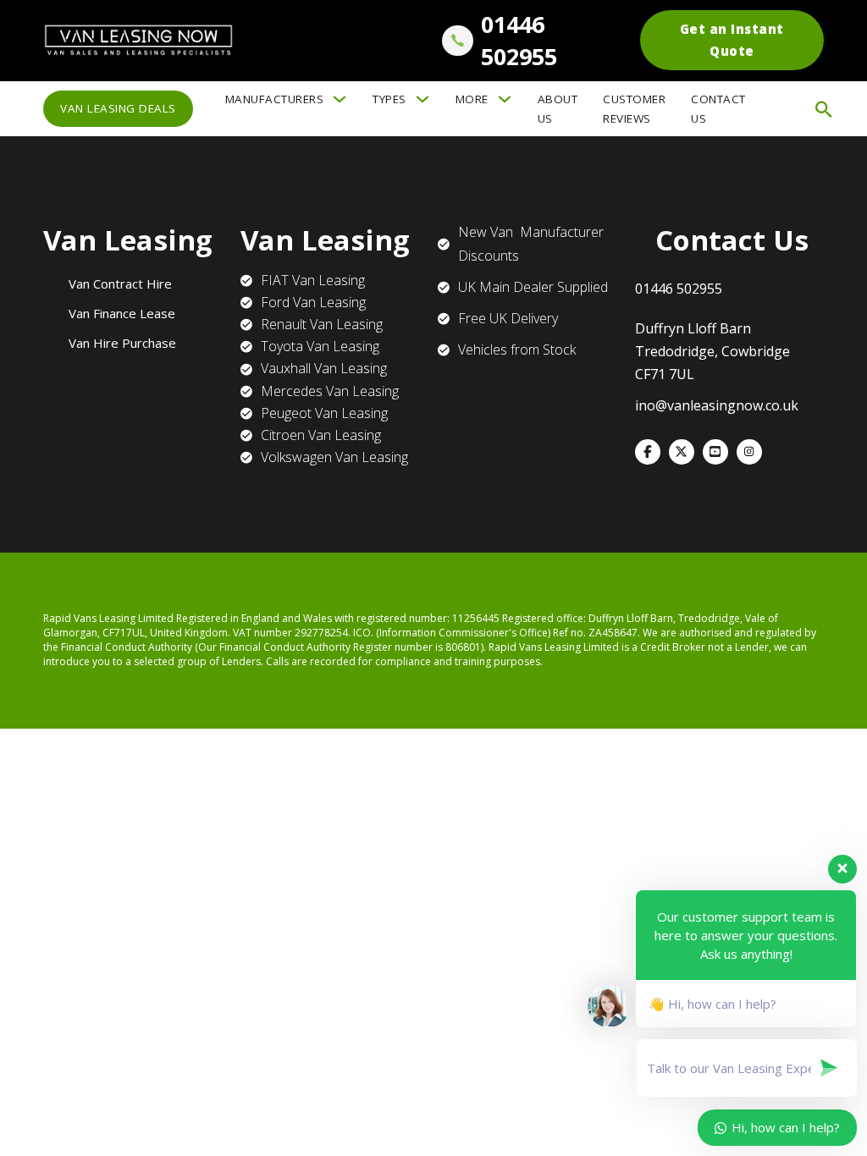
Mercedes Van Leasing (330, 391)
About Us (558, 108)
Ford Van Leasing (313, 302)
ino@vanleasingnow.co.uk (716, 405)
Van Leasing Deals (118, 108)
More (472, 99)
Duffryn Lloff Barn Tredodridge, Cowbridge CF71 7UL (712, 351)
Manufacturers (274, 99)
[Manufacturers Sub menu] (339, 99)
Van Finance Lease (122, 313)
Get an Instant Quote (732, 39)
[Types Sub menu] (422, 99)
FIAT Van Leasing (313, 280)
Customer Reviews (634, 108)
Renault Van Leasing (322, 324)
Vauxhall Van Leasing (324, 368)
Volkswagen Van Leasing (334, 457)
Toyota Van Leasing (320, 346)
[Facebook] (647, 452)
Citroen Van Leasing (321, 435)
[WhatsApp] (749, 452)
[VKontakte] (715, 452)
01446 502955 (519, 40)
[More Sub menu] (504, 99)
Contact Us (718, 108)
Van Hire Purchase (122, 342)
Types (389, 99)
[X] (681, 452)
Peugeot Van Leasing (324, 413)
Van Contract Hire (120, 283)
